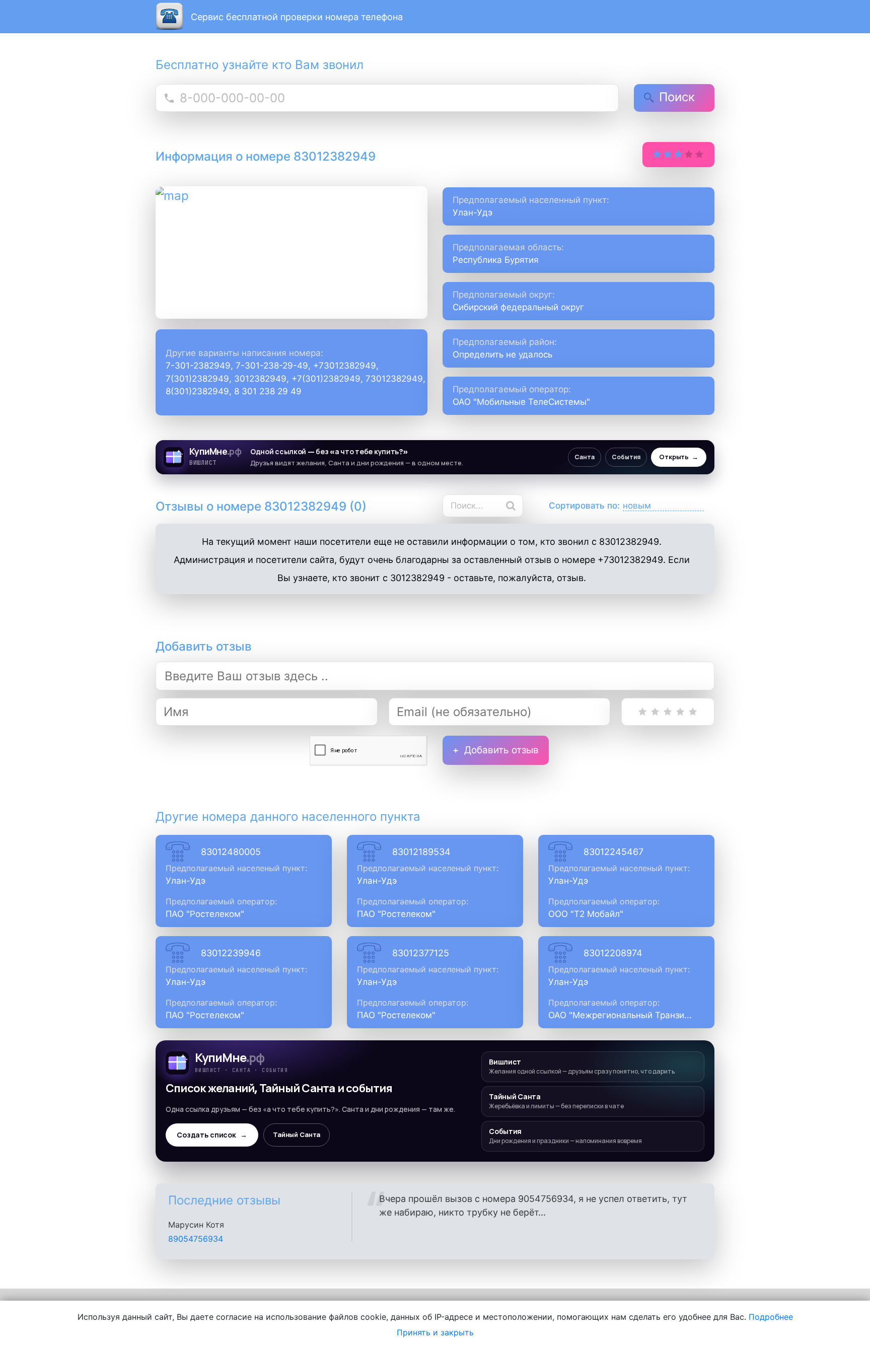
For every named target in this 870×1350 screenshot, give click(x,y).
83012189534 (421, 851)
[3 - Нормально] (668, 712)
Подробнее (771, 1317)
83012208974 (613, 953)
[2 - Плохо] (655, 712)
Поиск (677, 97)
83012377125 (420, 953)
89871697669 (194, 1239)
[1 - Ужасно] (642, 712)
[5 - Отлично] (693, 712)
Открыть (678, 457)
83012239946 (231, 953)
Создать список (212, 1135)
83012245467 (613, 851)
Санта (584, 457)
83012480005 (231, 851)
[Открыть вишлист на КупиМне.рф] (435, 457)
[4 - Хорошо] (680, 712)
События (626, 457)
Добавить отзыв (501, 750)
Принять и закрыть (435, 1332)
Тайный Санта (296, 1134)
